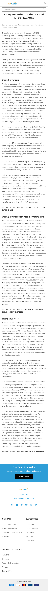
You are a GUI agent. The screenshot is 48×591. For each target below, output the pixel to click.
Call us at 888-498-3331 (24, 499)
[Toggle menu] (3, 3)
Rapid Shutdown (23, 62)
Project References (9, 528)
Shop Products (32, 528)
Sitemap (5, 536)
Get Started (30, 532)
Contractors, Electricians (12, 532)
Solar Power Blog (9, 524)
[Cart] (46, 3)
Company (30, 540)
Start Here (24, 476)
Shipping (5, 559)
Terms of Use (7, 571)
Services (29, 536)
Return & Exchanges (10, 563)
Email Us (24, 495)
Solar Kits (30, 524)
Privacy (5, 567)
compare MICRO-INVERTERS (32, 451)
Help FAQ (5, 555)
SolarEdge (31, 280)
